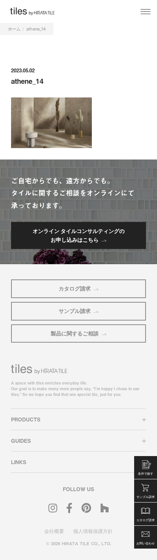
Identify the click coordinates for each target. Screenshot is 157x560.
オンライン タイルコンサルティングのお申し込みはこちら (79, 235)
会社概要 (54, 531)
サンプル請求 (75, 311)
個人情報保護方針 (93, 531)
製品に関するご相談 (75, 333)
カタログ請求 (75, 288)
